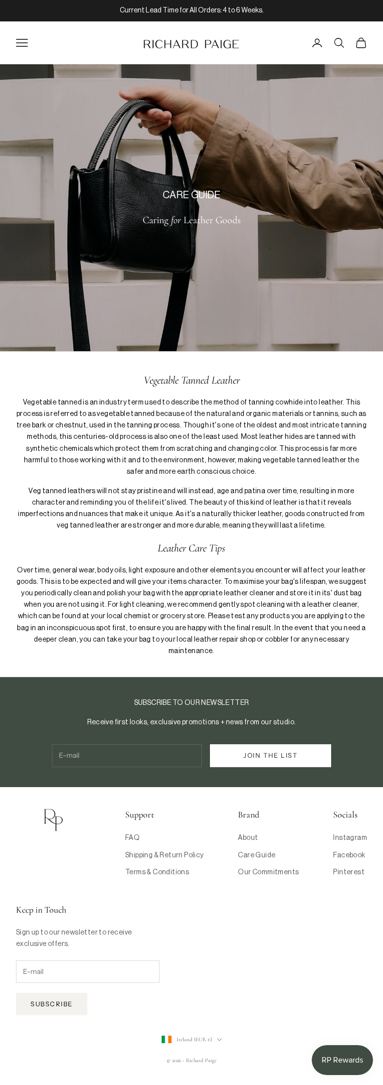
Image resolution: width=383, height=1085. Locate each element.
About (248, 837)
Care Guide (256, 855)
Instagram (350, 837)
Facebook (349, 855)
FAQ (132, 837)
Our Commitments (268, 872)
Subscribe (51, 1004)
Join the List (270, 755)
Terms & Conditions (157, 872)
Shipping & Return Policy (164, 855)
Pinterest (349, 872)
